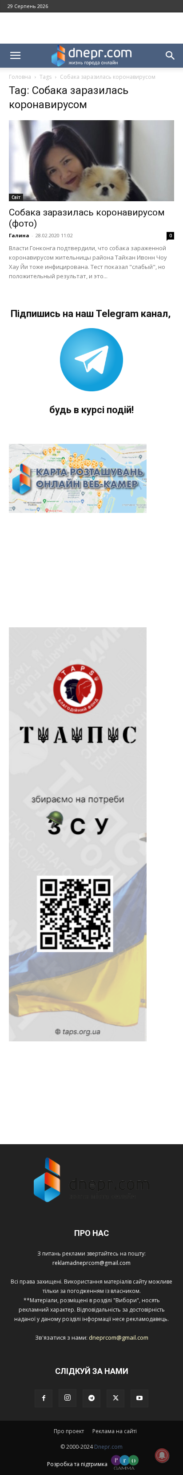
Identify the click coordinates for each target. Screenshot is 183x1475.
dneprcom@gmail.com (118, 1337)
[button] (15, 56)
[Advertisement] (91, 28)
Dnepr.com (108, 1447)
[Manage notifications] (162, 1455)
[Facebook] (43, 1398)
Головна (20, 77)
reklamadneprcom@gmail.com (91, 1263)
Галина (19, 235)
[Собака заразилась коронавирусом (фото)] (91, 160)
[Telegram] (91, 1398)
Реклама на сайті (114, 1431)
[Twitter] (115, 1398)
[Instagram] (67, 1398)
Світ (16, 197)
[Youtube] (139, 1398)
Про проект (69, 1431)
